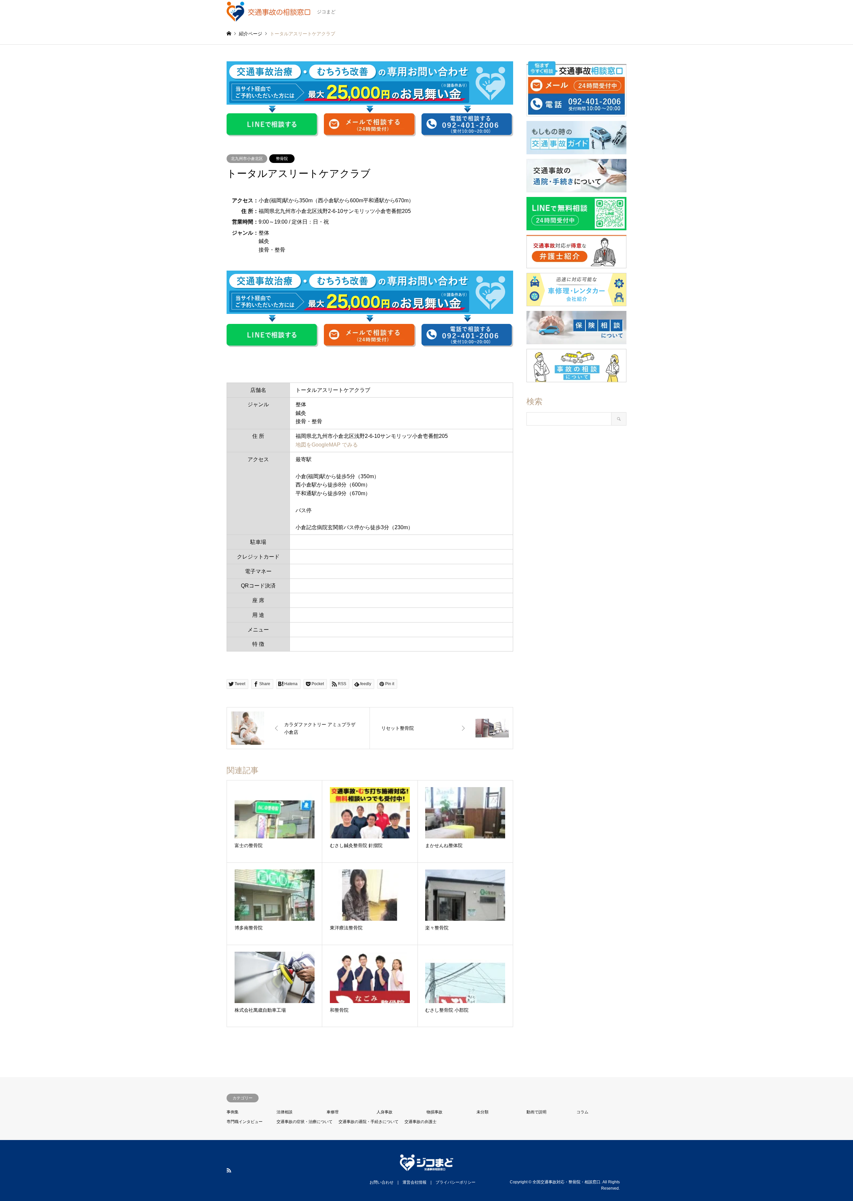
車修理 (333, 1112)
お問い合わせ (382, 1182)
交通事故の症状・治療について (305, 1121)
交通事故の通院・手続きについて (369, 1121)
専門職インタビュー (245, 1121)
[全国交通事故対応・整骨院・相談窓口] (426, 1167)
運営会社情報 (414, 1182)
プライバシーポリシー (455, 1182)
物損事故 (434, 1112)
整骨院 (282, 158)
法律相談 (285, 1112)
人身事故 (385, 1112)
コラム (582, 1112)
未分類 (482, 1112)
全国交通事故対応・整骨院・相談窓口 (566, 1181)
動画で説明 (536, 1112)
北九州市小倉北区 (247, 158)
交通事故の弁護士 (420, 1121)
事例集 (233, 1112)
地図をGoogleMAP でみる (327, 445)
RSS (229, 1170)
